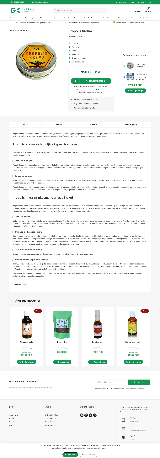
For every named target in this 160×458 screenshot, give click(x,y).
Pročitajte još (63, 362)
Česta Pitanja (121, 2)
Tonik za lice (145, 18)
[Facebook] (81, 415)
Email (132, 427)
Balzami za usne (16, 18)
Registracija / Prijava (51, 415)
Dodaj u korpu (97, 81)
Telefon (133, 418)
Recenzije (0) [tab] (131, 124)
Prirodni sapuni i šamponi (127, 18)
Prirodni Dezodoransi (92, 18)
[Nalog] (137, 9)
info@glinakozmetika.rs (40, 2)
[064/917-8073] (12, 2)
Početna (13, 30)
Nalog (137, 11)
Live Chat (133, 436)
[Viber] (90, 415)
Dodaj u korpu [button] (28, 362)
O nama (141, 2)
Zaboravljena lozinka (51, 418)
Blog (149, 2)
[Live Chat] (123, 438)
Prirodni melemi (109, 18)
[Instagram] (86, 415)
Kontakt (132, 2)
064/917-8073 (19, 2)
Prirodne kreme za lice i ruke (50, 18)
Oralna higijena (31, 18)
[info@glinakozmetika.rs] (30, 2)
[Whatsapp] (95, 415)
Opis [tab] (25, 124)
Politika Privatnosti (51, 422)
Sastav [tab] (58, 124)
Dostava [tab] (93, 124)
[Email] (123, 429)
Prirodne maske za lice (72, 18)
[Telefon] (123, 420)
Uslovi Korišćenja (50, 425)
